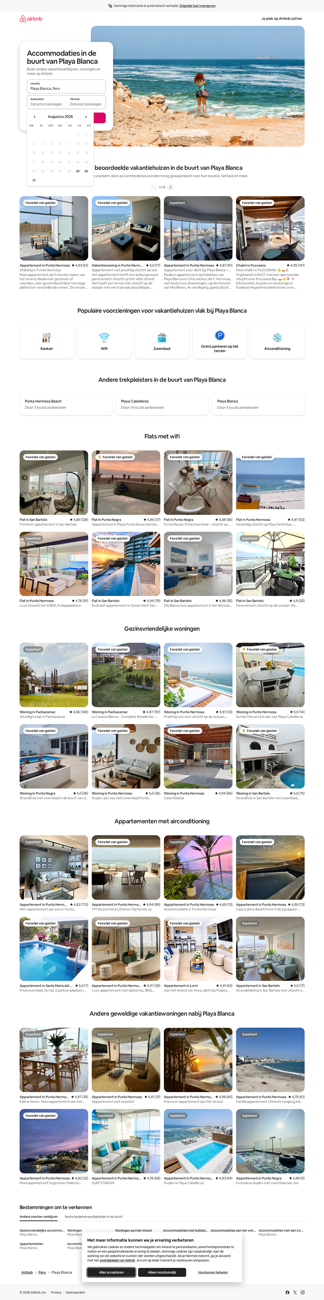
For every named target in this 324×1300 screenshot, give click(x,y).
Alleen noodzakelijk (162, 1272)
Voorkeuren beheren (213, 1272)
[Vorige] (153, 187)
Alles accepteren (111, 1272)
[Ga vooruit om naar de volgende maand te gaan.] (86, 116)
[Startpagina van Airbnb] (31, 19)
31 (34, 180)
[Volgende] (170, 187)
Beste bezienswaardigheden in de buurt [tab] (93, 1217)
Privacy (56, 1292)
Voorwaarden (75, 1292)
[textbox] (47, 104)
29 (77, 171)
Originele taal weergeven (197, 6)
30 (86, 171)
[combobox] (66, 88)
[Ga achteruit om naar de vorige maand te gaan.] (34, 116)
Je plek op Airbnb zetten (281, 18)
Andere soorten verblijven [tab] (39, 1217)
